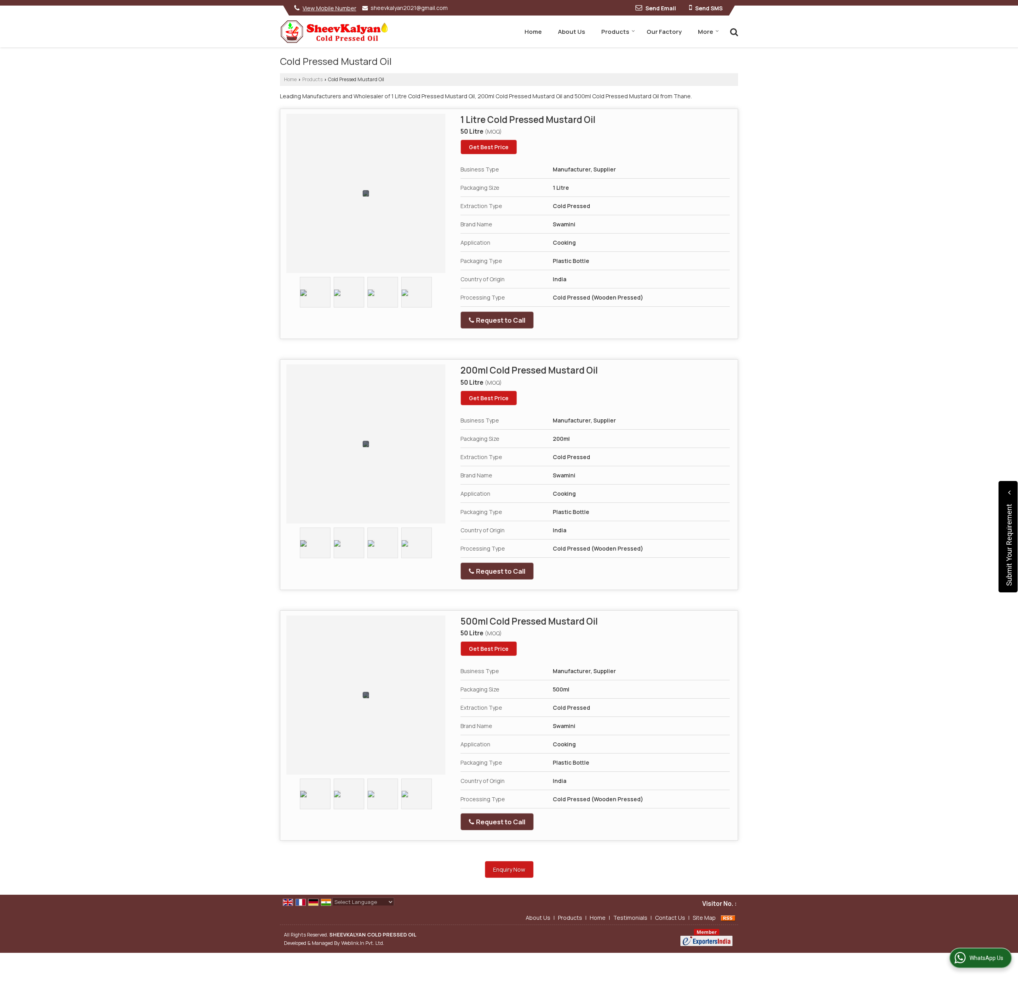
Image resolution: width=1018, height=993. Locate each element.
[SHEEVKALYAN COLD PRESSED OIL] (334, 31)
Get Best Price (489, 147)
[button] (329, 8)
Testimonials (630, 917)
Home (533, 31)
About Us (571, 31)
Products (615, 31)
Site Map (704, 917)
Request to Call (500, 320)
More (705, 31)
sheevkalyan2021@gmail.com (409, 8)
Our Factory (664, 31)
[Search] (733, 31)
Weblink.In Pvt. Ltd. (362, 943)
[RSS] (728, 917)
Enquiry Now (509, 869)
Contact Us (670, 917)
